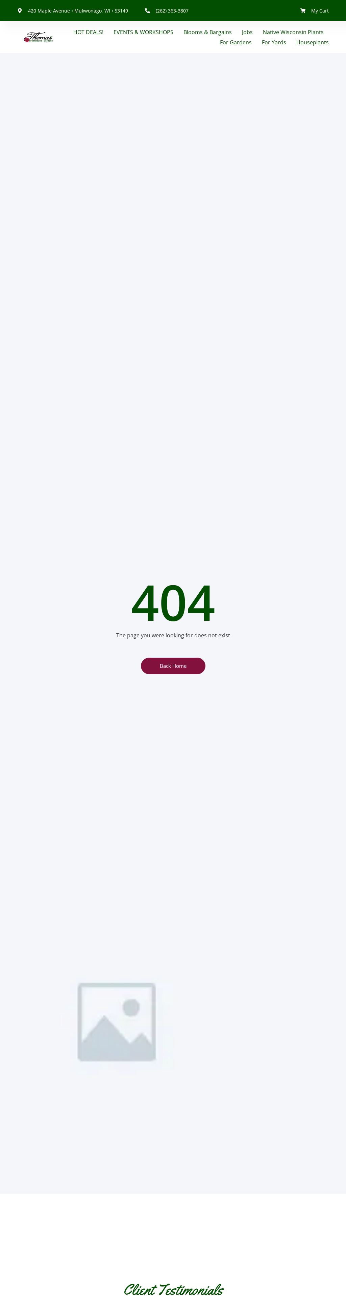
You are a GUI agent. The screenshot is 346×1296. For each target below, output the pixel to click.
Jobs (247, 32)
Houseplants (312, 42)
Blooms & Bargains (207, 32)
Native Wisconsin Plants (293, 32)
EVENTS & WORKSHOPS (143, 32)
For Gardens (236, 42)
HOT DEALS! (88, 32)
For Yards (274, 42)
